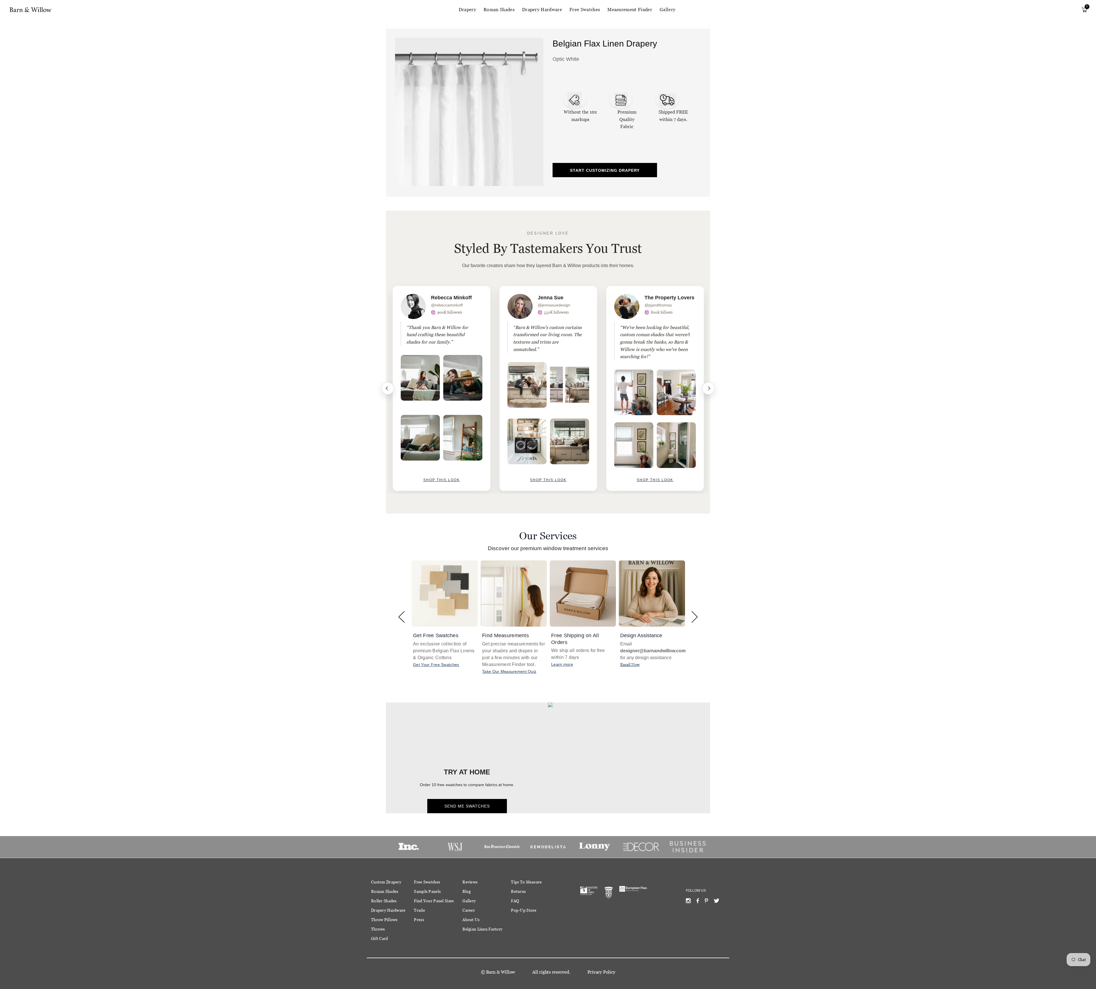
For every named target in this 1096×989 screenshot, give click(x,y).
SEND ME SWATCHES (467, 806)
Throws (378, 929)
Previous (387, 388)
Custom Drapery (386, 882)
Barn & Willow (500, 972)
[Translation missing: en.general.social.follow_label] (688, 902)
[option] (441, 388)
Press (419, 919)
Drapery (467, 9)
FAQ (515, 901)
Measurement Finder (629, 9)
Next (708, 388)
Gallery (667, 9)
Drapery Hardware (542, 9)
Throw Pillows (384, 919)
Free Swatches (584, 9)
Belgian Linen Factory (482, 929)
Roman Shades (499, 9)
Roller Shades (384, 901)
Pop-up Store (523, 910)
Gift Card (379, 938)
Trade (419, 910)
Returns (518, 891)
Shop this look (441, 480)
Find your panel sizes (434, 901)
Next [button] (694, 617)
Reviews (470, 882)
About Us (471, 919)
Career (468, 910)
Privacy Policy (601, 972)
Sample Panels (427, 891)
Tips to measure (526, 882)
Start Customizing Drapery (605, 170)
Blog (466, 891)
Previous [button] (401, 617)
